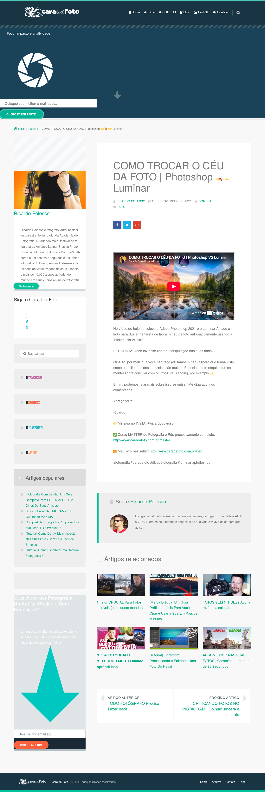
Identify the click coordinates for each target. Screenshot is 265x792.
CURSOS (169, 12)
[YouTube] (27, 321)
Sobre (135, 12)
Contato (222, 12)
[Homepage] (52, 12)
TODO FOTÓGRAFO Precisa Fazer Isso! (133, 703)
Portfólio (203, 12)
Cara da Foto (60, 782)
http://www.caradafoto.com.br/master (141, 439)
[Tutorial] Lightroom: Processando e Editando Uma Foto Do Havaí (173, 660)
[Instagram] (27, 327)
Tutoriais (125, 207)
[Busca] (234, 8)
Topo (242, 782)
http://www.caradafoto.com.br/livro (176, 450)
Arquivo (216, 782)
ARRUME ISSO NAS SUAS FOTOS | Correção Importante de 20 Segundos (226, 660)
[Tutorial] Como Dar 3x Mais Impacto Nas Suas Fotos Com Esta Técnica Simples (50, 539)
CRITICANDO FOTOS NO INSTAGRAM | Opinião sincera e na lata (210, 706)
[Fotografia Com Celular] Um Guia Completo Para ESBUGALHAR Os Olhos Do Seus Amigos (50, 500)
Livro (186, 12)
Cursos (35, 402)
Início (151, 12)
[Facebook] (26, 316)
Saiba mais (26, 286)
